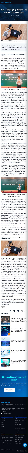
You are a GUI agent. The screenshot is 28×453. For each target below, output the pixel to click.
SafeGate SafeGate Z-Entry (20, 428)
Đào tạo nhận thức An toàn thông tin (6, 441)
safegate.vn (18, 41)
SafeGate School (18, 426)
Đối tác (2, 424)
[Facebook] (21, 451)
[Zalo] (18, 451)
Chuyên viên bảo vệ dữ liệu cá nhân (6, 444)
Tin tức (3, 307)
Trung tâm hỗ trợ (18, 439)
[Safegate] (6, 2)
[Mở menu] (26, 2)
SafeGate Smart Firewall (20, 418)
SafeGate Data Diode (19, 430)
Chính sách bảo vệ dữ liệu (20, 435)
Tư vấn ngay (9, 390)
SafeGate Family (18, 424)
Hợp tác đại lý (18, 443)
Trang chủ (11, 15)
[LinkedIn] (23, 451)
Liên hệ (20, 390)
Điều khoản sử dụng (19, 437)
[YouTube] (26, 451)
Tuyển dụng (17, 441)
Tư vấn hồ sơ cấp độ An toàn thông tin (7, 438)
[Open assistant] (25, 445)
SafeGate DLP (18, 422)
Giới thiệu (3, 420)
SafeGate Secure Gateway (20, 420)
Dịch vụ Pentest (4, 435)
